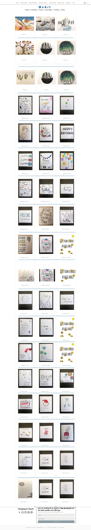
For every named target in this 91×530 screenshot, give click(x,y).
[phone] (19, 512)
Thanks (41, 10)
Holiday (56, 10)
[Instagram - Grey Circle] (31, 512)
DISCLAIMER (61, 527)
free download (66, 508)
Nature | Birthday (31, 10)
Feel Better (48, 10)
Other (63, 10)
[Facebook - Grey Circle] (28, 512)
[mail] (22, 512)
